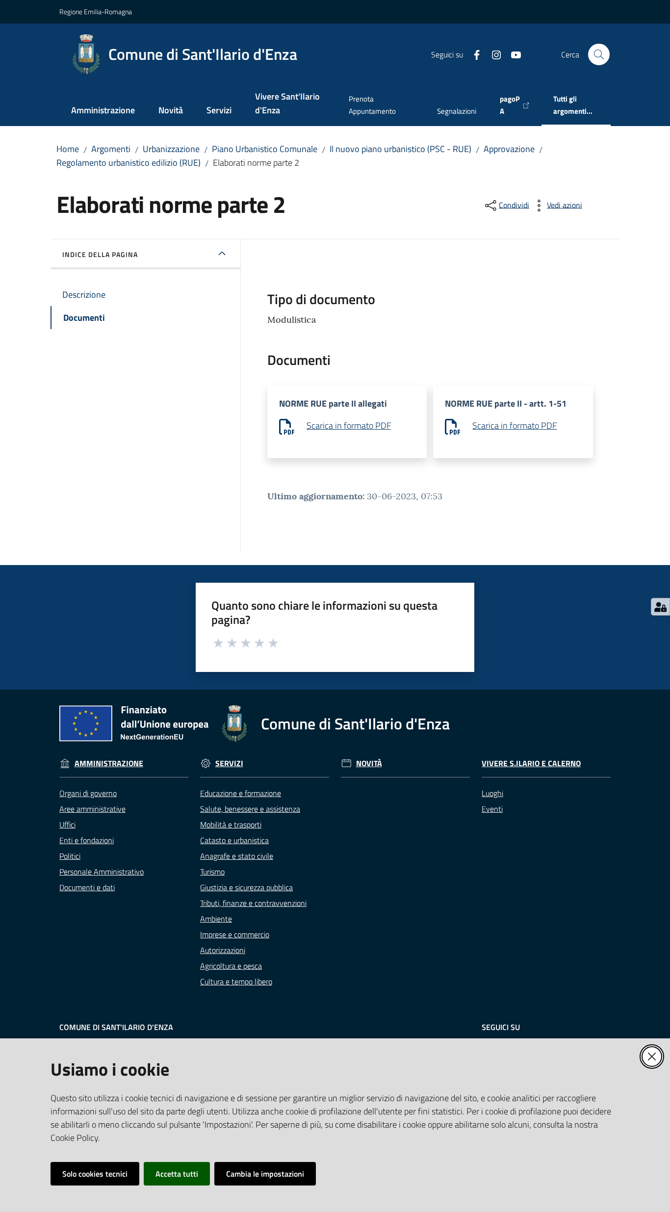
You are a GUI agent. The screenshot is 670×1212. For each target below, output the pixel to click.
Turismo (212, 871)
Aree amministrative (92, 809)
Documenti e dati (87, 887)
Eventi (492, 809)
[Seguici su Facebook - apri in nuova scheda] (473, 54)
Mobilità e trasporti (230, 824)
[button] (599, 54)
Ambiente (216, 919)
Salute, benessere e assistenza (250, 809)
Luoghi (492, 793)
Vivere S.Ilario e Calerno (531, 763)
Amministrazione (109, 763)
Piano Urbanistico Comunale (264, 148)
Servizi (229, 763)
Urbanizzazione (171, 148)
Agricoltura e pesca (231, 966)
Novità (369, 763)
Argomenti (110, 148)
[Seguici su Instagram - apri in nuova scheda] (492, 54)
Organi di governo (88, 793)
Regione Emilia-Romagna (95, 11)
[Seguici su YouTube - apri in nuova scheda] (512, 54)
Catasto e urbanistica (234, 840)
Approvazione (509, 148)
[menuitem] (103, 111)
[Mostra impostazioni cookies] (660, 607)
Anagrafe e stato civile (236, 856)
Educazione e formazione (240, 793)
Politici (69, 856)
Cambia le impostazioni (265, 1174)
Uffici (67, 824)
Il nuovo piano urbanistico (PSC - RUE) (400, 148)
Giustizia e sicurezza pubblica (246, 887)
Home (67, 148)
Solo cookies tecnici (95, 1174)
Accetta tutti (176, 1174)
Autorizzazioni (222, 950)
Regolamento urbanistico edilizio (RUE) (128, 162)
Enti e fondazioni (86, 840)
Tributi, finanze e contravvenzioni (253, 903)
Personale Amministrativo (101, 871)
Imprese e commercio (234, 934)
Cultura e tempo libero (236, 981)
